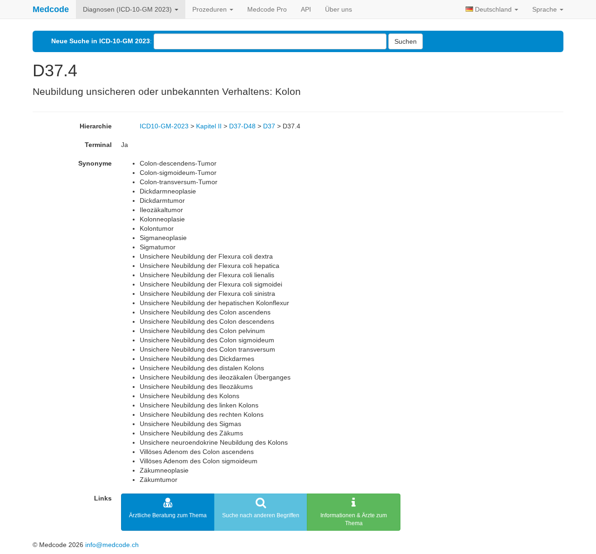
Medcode (51, 9)
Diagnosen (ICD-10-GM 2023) (128, 9)
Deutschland (493, 9)
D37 (269, 126)
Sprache (545, 9)
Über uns (338, 9)
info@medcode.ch (112, 544)
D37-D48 (242, 126)
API (306, 9)
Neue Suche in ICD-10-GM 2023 (100, 41)
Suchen (405, 41)
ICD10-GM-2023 (164, 126)
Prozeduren (210, 9)
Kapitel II (209, 126)
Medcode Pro (267, 9)
